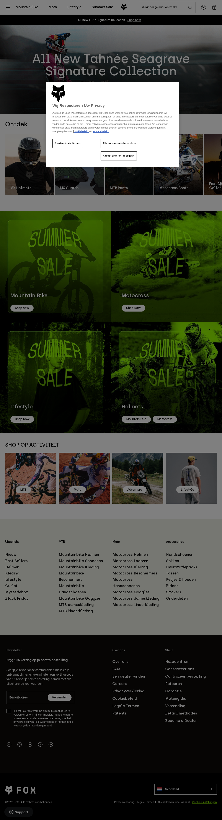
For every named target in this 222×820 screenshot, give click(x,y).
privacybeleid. (101, 131)
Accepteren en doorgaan (119, 155)
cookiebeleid (81, 131)
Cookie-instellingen (68, 143)
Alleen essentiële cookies (120, 143)
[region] (112, 124)
